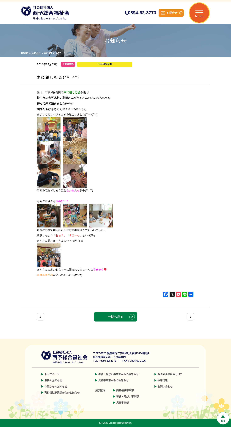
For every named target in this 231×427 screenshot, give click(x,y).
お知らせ (36, 53)
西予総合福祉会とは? (170, 374)
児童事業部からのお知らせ (113, 380)
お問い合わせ (165, 386)
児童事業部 (122, 402)
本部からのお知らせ (55, 386)
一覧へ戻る (115, 317)
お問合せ (172, 12)
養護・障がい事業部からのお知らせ (118, 374)
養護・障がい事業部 (127, 396)
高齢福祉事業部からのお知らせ (62, 392)
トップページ (52, 374)
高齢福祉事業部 (125, 390)
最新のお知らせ (53, 380)
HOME (24, 53)
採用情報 (163, 380)
